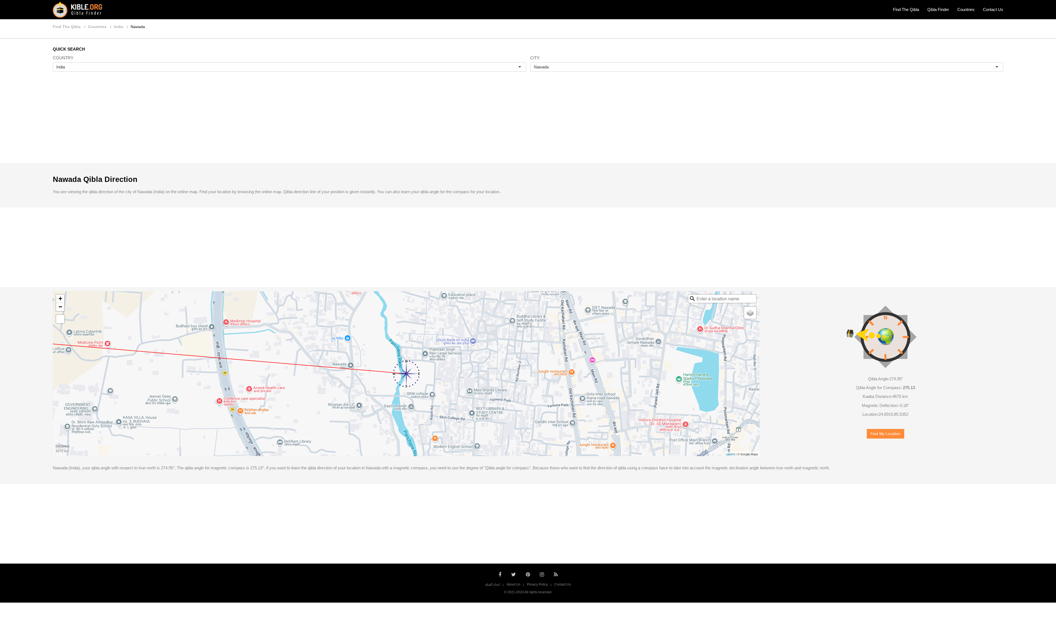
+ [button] (60, 298)
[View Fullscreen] (60, 319)
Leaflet (730, 454)
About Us (513, 584)
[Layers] (750, 313)
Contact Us (993, 9)
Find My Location (885, 434)
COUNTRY (63, 58)
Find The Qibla (906, 9)
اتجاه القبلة (492, 584)
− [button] (60, 306)
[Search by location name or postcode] (692, 299)
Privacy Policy (537, 584)
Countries (966, 9)
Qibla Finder (938, 9)
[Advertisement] (528, 123)
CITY (535, 58)
